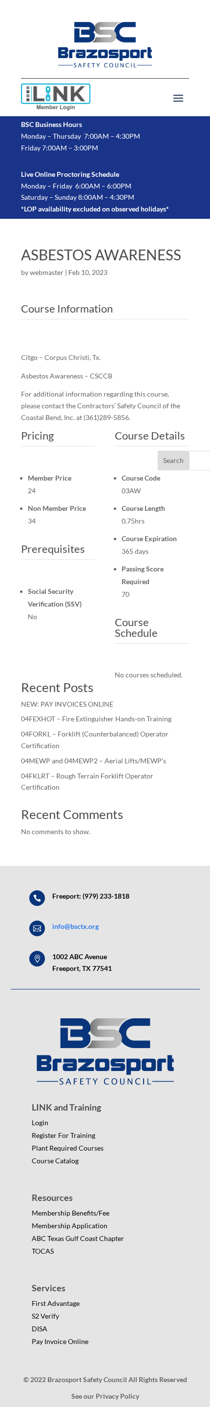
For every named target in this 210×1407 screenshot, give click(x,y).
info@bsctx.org (75, 926)
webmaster (46, 272)
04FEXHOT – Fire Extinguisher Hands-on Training (96, 718)
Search (173, 460)
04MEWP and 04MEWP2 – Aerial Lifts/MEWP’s (93, 760)
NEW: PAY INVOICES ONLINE (67, 704)
